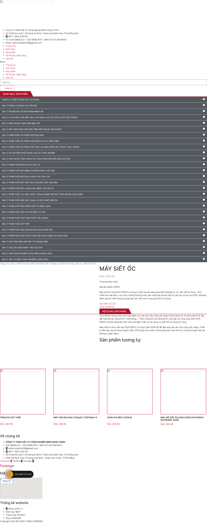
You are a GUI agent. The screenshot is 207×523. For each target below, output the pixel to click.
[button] (103, 62)
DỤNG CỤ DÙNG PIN (60, 264)
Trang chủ (11, 46)
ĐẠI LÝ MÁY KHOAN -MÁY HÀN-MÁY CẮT (30, 264)
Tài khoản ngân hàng (16, 55)
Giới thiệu (10, 49)
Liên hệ (9, 58)
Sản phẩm (10, 52)
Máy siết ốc (76, 264)
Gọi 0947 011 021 (23, 474)
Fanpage (7, 466)
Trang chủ (4, 264)
